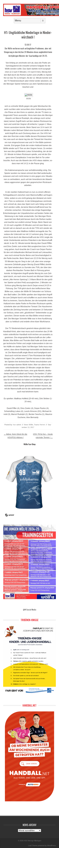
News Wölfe (28, 425)
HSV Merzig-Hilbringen (32, 841)
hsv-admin (17, 425)
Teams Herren (39, 425)
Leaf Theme (32, 845)
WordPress (51, 845)
